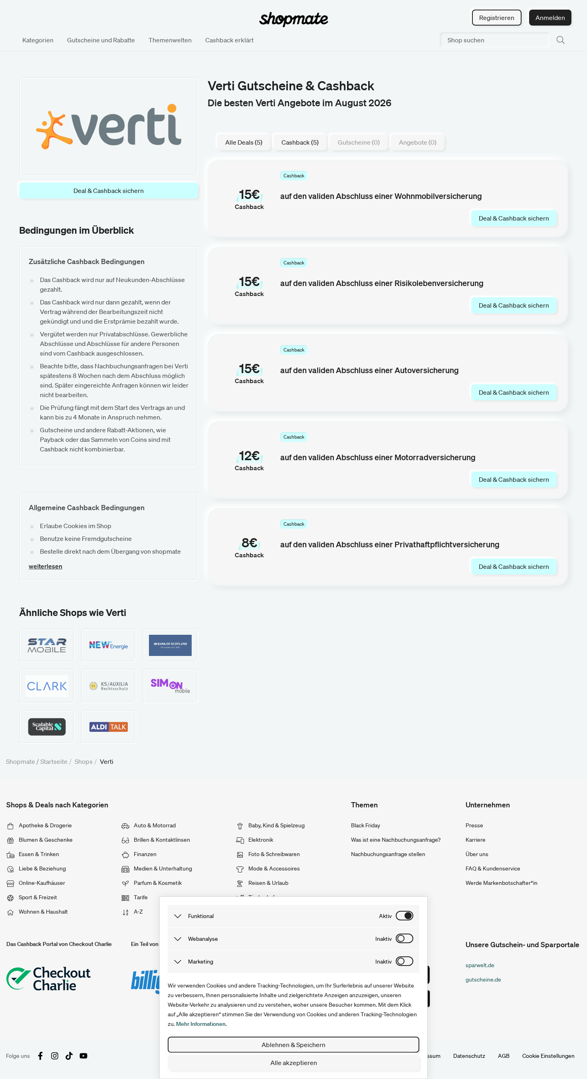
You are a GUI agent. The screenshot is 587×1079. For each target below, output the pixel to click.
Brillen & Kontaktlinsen (161, 839)
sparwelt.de (480, 965)
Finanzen (145, 854)
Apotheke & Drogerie (45, 825)
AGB (504, 1055)
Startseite (53, 761)
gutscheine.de (483, 979)
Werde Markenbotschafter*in (501, 882)
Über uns (477, 854)
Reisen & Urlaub (267, 882)
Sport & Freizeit (37, 897)
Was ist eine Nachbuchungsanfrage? (395, 839)
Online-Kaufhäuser (41, 882)
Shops (84, 761)
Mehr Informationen (201, 1023)
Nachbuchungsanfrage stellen (388, 854)
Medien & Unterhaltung (162, 868)
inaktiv (383, 938)
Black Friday (365, 825)
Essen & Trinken (38, 854)
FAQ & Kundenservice (493, 868)
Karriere (476, 839)
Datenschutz (469, 1055)
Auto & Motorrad (154, 825)
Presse (474, 825)
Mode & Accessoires (273, 868)
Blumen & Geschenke (45, 839)
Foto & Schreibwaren (273, 854)
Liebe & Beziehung (42, 868)
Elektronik (260, 839)
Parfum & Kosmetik (157, 882)
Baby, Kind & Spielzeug (276, 825)
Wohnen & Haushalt (43, 911)
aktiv (385, 916)
